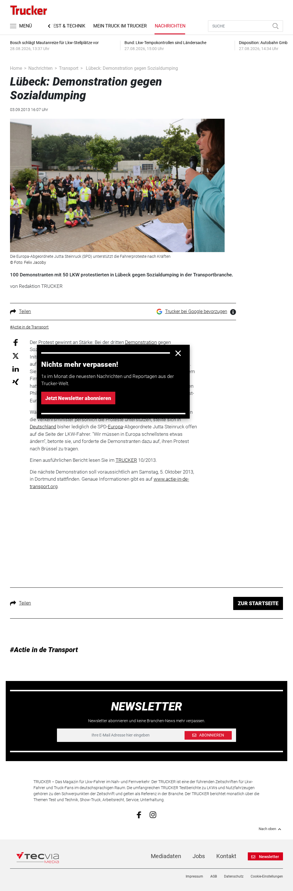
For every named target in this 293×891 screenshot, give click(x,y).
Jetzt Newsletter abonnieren (78, 398)
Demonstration (141, 342)
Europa (115, 426)
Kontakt (226, 856)
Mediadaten (166, 856)
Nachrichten (170, 26)
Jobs (199, 856)
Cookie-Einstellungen (267, 876)
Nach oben (267, 829)
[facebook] (139, 814)
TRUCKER (126, 460)
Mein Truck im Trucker (120, 26)
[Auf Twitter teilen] (16, 356)
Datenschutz (233, 876)
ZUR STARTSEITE (258, 603)
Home (16, 68)
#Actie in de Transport (44, 650)
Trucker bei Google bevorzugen (196, 311)
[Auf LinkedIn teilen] (15, 369)
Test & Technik (67, 26)
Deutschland (43, 426)
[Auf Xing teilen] (15, 381)
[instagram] (153, 814)
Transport (68, 68)
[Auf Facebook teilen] (15, 342)
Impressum (194, 876)
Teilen (25, 311)
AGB (213, 876)
